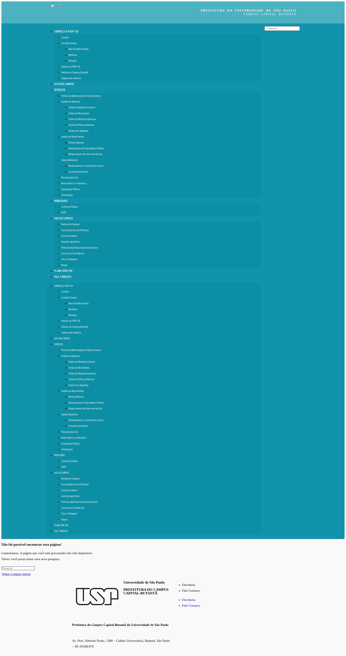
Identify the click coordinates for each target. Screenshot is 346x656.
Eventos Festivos (69, 235)
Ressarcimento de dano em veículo (85, 154)
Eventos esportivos (70, 241)
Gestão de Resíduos (70, 101)
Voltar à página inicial (16, 574)
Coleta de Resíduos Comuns (81, 107)
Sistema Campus (64, 84)
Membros (72, 54)
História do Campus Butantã (74, 72)
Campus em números (71, 78)
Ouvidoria (188, 585)
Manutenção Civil (69, 177)
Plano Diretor (63, 271)
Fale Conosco (62, 277)
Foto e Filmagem (69, 259)
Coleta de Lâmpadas (78, 130)
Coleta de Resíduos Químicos (82, 119)
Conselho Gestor (69, 43)
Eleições (72, 60)
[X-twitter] (189, 619)
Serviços (59, 90)
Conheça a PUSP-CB (66, 31)
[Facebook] (179, 619)
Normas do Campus (70, 224)
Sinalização (67, 194)
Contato (65, 37)
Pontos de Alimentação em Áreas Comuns (81, 95)
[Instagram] (199, 619)
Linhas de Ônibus (69, 206)
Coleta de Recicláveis (78, 113)
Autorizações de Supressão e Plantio (86, 148)
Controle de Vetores (78, 171)
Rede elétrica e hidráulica (73, 183)
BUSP (63, 212)
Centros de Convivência (72, 253)
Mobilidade (61, 201)
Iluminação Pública (70, 189)
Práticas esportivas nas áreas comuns (79, 247)
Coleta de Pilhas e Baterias (81, 124)
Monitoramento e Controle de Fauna (85, 165)
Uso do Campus (63, 218)
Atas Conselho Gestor (78, 48)
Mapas (64, 265)
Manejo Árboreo (76, 142)
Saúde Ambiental (69, 160)
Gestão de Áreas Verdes (72, 136)
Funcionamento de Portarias (75, 230)
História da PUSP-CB (70, 66)
